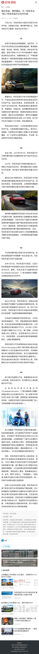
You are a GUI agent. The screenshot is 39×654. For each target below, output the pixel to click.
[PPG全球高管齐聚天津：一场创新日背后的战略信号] (7, 631)
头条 (5, 540)
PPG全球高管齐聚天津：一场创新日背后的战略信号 (25, 630)
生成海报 (7, 546)
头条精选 (15, 18)
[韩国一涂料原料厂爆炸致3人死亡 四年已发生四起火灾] (7, 621)
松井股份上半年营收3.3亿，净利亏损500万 (17, 603)
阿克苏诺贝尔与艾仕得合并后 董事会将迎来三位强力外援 (25, 594)
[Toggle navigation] (36, 2)
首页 (2, 7)
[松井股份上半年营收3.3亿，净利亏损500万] (19, 608)
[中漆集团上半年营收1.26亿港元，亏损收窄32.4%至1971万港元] (19, 582)
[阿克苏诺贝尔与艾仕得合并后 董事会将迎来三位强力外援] (7, 595)
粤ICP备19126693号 (19, 649)
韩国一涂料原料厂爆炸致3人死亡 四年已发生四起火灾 (25, 620)
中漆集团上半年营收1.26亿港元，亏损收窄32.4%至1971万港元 (19, 576)
